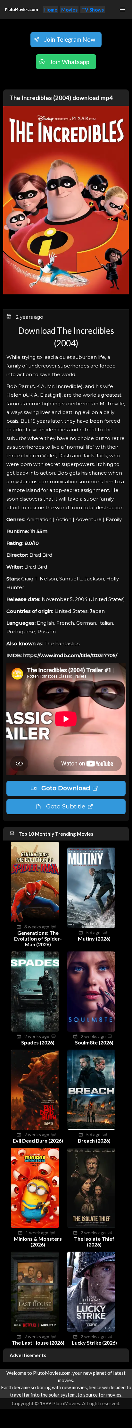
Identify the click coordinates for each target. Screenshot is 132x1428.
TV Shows (92, 10)
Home (50, 10)
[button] (122, 9)
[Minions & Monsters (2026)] (35, 1226)
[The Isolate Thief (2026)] (91, 1226)
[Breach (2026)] (91, 1128)
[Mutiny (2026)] (91, 926)
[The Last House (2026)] (35, 1330)
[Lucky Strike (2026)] (91, 1330)
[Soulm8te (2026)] (91, 1030)
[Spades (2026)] (35, 1030)
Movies (69, 10)
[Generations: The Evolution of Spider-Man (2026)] (35, 920)
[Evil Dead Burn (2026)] (35, 1128)
